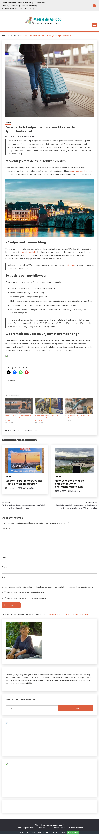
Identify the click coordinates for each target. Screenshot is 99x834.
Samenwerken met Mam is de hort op (18, 8)
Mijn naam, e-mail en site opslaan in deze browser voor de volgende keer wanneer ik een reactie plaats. (48, 587)
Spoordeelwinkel (27, 252)
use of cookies (60, 832)
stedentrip (20, 430)
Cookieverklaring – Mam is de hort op (18, 2)
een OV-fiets (69, 265)
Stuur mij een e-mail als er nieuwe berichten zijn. (25, 598)
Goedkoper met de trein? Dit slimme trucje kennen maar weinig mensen (49, 417)
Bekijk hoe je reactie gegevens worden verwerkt (69, 614)
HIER (29, 683)
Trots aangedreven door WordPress (32, 828)
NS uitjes (11, 430)
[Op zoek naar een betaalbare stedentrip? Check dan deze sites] (79, 406)
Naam (5, 557)
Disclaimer (40, 2)
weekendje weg (31, 430)
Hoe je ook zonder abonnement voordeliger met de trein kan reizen (18, 417)
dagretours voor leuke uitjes (82, 171)
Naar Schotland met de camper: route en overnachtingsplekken (69, 483)
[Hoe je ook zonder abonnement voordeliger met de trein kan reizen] (19, 406)
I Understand (73, 832)
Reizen (8, 123)
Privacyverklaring (29, 5)
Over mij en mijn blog (11, 5)
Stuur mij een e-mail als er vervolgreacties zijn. (24, 592)
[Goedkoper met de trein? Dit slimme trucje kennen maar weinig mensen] (49, 406)
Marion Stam (29, 136)
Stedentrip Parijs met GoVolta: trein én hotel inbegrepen (24, 482)
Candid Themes (76, 828)
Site (3, 577)
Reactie (6, 528)
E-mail (5, 567)
